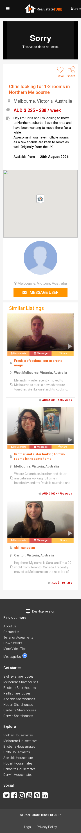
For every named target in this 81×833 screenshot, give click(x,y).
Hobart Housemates (17, 763)
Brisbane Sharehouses (19, 688)
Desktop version (43, 611)
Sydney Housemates (18, 735)
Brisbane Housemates (19, 746)
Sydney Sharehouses (18, 676)
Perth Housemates (16, 752)
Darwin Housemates (17, 774)
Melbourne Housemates (20, 741)
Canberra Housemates (19, 769)
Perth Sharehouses (17, 693)
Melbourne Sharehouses (20, 682)
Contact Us (11, 632)
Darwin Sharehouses (18, 716)
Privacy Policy (47, 827)
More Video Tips (15, 649)
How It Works (12, 643)
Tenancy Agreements (18, 637)
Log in (77, 8)
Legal (28, 827)
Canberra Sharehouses (19, 710)
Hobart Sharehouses (18, 704)
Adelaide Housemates (18, 758)
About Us (9, 626)
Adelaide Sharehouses (19, 699)
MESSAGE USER (43, 292)
